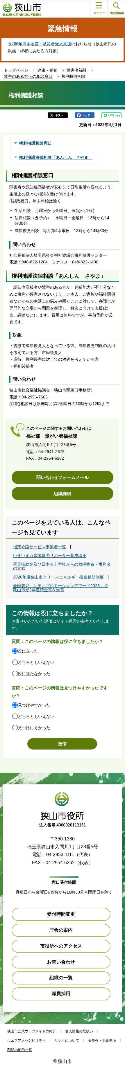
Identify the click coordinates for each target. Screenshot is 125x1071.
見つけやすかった (34, 705)
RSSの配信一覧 (19, 1050)
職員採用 (61, 993)
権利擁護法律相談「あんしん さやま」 (55, 157)
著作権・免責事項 (102, 1040)
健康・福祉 (47, 70)
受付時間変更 (61, 914)
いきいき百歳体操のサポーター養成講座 (49, 556)
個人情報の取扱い (79, 1031)
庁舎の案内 (61, 930)
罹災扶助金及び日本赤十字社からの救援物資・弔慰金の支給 (62, 566)
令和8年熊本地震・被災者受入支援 (39, 44)
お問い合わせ (61, 961)
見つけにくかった (34, 727)
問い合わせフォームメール (62, 477)
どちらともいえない (36, 662)
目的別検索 (116, 13)
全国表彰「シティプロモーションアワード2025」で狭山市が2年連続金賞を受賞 (60, 588)
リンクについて (67, 1040)
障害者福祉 (77, 70)
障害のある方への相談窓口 (28, 76)
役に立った (28, 651)
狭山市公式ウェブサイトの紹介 (31, 1031)
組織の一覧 (61, 977)
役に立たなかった (34, 673)
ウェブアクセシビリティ (26, 1040)
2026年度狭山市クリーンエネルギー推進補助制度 (58, 577)
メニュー (99, 13)
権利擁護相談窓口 (35, 143)
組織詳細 (62, 493)
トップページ (16, 70)
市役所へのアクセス (61, 946)
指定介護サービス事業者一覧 (39, 547)
